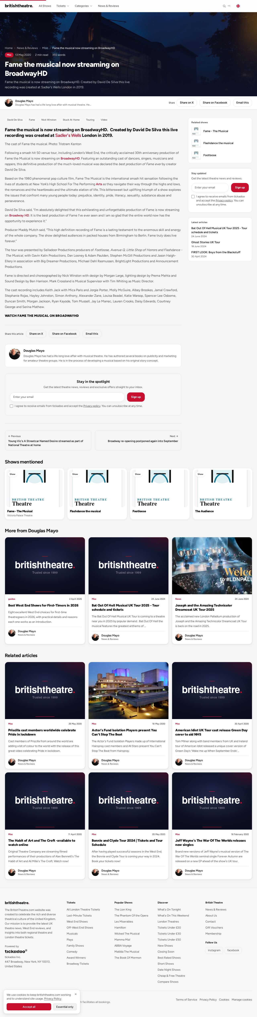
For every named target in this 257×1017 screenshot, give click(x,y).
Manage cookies (242, 999)
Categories (82, 6)
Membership (213, 933)
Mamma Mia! (122, 939)
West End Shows (77, 921)
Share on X (187, 102)
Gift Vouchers (214, 927)
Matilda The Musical (126, 951)
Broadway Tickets (78, 963)
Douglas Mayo (33, 351)
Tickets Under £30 (169, 933)
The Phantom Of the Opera (131, 915)
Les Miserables (123, 921)
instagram (214, 950)
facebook (233, 950)
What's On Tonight (169, 909)
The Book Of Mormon (127, 957)
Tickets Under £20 (169, 927)
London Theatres (168, 921)
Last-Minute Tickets (79, 915)
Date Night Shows (169, 969)
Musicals (72, 933)
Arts (99, 184)
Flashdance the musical (85, 511)
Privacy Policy (208, 999)
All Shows (45, 6)
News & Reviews (108, 6)
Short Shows (166, 963)
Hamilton (120, 927)
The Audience (204, 511)
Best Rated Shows (169, 957)
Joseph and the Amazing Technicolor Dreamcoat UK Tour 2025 (203, 607)
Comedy (72, 951)
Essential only (64, 1007)
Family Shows (75, 945)
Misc (45, 48)
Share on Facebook (215, 102)
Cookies (224, 999)
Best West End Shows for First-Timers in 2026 (43, 605)
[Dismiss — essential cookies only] (76, 994)
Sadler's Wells (68, 135)
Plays (70, 939)
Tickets (61, 6)
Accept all (29, 1007)
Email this (242, 102)
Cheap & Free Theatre (171, 975)
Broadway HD (19, 215)
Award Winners (76, 957)
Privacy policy (91, 406)
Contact (210, 921)
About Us (211, 915)
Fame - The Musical (20, 511)
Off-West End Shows (80, 927)
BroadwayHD (70, 158)
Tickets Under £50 (169, 939)
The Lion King (122, 909)
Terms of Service (186, 999)
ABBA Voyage (123, 945)
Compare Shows (168, 981)
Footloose (139, 511)
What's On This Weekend (173, 915)
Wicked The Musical (127, 933)
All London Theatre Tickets (83, 909)
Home (9, 48)
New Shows (165, 945)
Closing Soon (166, 951)
